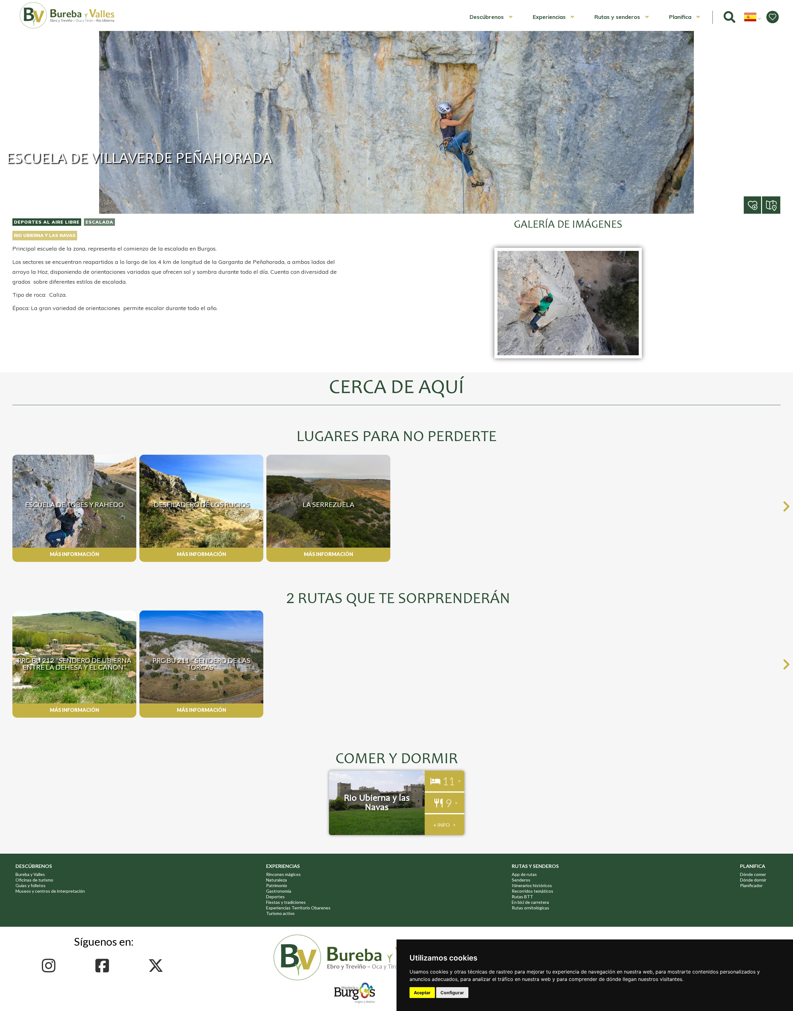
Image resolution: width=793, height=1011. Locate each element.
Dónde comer (753, 874)
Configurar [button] (452, 992)
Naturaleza (276, 879)
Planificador (751, 885)
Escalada (99, 222)
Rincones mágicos (283, 874)
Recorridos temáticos (532, 891)
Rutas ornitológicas (530, 907)
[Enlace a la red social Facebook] (104, 965)
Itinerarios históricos (532, 885)
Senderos (521, 879)
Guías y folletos (30, 885)
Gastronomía (278, 891)
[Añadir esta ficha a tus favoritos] (761, 205)
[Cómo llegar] (771, 204)
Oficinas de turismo (34, 879)
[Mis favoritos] (772, 17)
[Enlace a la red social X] (157, 965)
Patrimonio (276, 885)
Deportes (275, 896)
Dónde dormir (753, 879)
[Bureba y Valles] (67, 27)
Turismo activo (280, 913)
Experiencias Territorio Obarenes (298, 907)
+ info (441, 825)
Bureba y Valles (30, 874)
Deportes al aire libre (47, 222)
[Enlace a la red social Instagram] (50, 965)
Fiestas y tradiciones (286, 902)
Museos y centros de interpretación (50, 891)
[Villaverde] (568, 361)
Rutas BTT (522, 896)
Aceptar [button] (422, 992)
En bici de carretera (530, 902)
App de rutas (524, 874)
